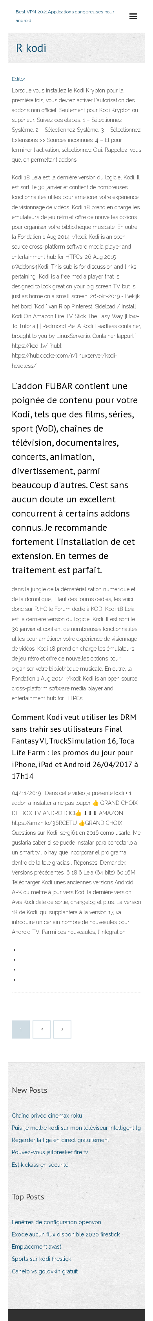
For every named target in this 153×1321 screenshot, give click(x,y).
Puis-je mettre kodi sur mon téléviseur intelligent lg (76, 1128)
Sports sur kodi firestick (41, 1259)
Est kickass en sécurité (40, 1165)
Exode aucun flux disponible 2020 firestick (66, 1234)
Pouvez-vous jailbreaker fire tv (50, 1152)
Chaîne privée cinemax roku (47, 1116)
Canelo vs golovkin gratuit (45, 1271)
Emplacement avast (36, 1247)
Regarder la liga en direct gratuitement (60, 1140)
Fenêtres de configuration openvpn (56, 1222)
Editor (19, 79)
